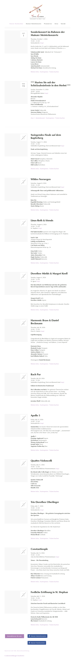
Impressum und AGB (10, 651)
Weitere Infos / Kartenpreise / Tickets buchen (45, 72)
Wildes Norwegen (41, 179)
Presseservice (48, 24)
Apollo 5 (35, 415)
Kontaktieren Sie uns (14, 636)
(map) (42, 43)
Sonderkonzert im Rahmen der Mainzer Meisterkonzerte (48, 33)
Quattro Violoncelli (41, 460)
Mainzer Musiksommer (16, 24)
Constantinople (39, 549)
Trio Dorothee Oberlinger (45, 502)
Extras (56, 24)
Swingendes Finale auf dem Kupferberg (46, 136)
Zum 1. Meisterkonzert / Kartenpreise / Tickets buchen (48, 118)
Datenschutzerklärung (23, 651)
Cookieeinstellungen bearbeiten (14, 656)
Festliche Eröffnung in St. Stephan (49, 592)
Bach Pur (36, 374)
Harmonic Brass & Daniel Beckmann (45, 322)
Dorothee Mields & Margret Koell (49, 273)
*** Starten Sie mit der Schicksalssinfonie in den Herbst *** (50, 84)
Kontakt (63, 24)
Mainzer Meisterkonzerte (33, 24)
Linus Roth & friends (42, 220)
